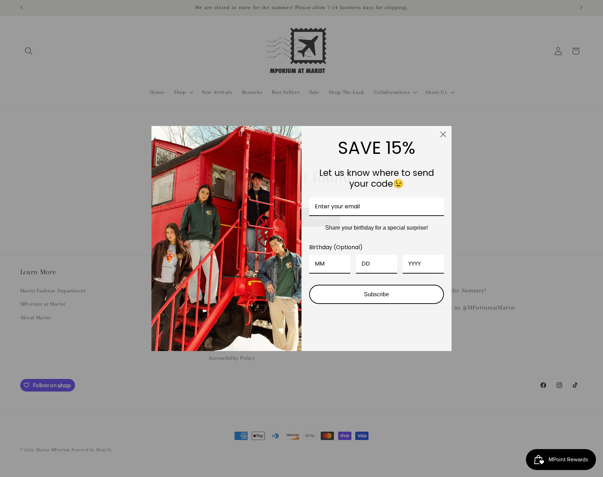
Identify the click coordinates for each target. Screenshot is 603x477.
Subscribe (376, 294)
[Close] (443, 134)
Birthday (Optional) (336, 247)
